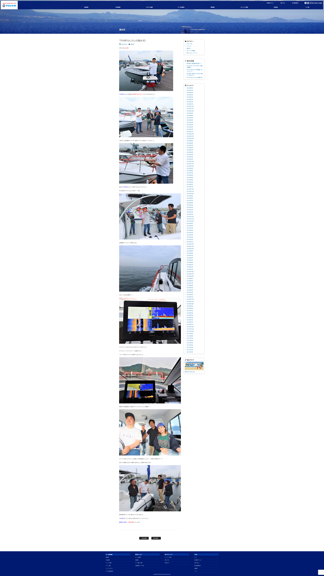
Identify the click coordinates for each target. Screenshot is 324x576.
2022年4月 (190, 207)
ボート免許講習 (181, 7)
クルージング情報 (244, 7)
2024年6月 (190, 147)
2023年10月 (190, 166)
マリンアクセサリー (109, 568)
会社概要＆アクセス (270, 3)
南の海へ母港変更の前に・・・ (194, 63)
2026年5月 (190, 95)
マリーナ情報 (108, 565)
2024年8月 (190, 143)
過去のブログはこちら (190, 371)
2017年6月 (190, 340)
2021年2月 (190, 239)
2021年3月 (190, 237)
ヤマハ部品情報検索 (109, 571)
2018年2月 (190, 322)
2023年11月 (190, 163)
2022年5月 (190, 205)
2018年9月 (190, 306)
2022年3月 (190, 209)
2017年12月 (190, 326)
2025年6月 (190, 120)
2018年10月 (190, 303)
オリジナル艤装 (149, 7)
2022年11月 (190, 191)
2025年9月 (190, 113)
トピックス (189, 43)
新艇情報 (86, 7)
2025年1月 (190, 131)
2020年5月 (190, 260)
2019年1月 (190, 297)
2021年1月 (190, 241)
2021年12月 (190, 216)
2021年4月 (190, 235)
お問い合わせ (282, 3)
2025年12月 (190, 106)
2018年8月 (190, 308)
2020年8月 (190, 253)
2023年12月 (190, 161)
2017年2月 (190, 349)
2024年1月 (190, 159)
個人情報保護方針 (295, 3)
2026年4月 (190, 97)
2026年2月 (190, 101)
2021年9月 (190, 223)
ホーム (195, 557)
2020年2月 (190, 267)
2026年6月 (190, 92)
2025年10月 (190, 111)
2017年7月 (190, 338)
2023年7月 (190, 173)
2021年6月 (190, 230)
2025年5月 (190, 122)
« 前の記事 (144, 538)
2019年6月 (190, 285)
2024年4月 (190, 152)
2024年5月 (190, 150)
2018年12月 (190, 299)
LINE (308, 3)
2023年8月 (190, 170)
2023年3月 (190, 182)
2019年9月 (190, 278)
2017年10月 (190, 331)
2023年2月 (190, 184)
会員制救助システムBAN (139, 565)
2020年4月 (190, 262)
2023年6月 (190, 175)
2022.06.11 (124, 44)
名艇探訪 (276, 7)
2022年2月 (190, 212)
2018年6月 (190, 313)
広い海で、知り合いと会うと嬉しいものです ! (194, 74)
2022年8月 (190, 198)
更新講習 (213, 7)
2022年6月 (190, 202)
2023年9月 (190, 168)
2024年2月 (190, 157)
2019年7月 (190, 283)
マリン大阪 (9, 5)
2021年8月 (190, 225)
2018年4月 (190, 317)
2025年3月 (190, 127)
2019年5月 (190, 287)
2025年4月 (190, 124)
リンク (195, 571)
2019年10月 (190, 276)
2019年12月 (190, 271)
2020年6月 (190, 258)
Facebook (305, 3)
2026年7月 (190, 90)
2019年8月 (190, 281)
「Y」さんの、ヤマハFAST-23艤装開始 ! (194, 66)
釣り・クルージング (192, 53)
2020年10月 (190, 248)
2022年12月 (190, 189)
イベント (189, 46)
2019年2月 (190, 294)
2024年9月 (190, 140)
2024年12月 (190, 134)
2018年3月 (190, 320)
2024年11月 (190, 136)
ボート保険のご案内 (139, 562)
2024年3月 (190, 154)
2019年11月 (190, 274)
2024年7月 (190, 145)
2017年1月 (190, 352)
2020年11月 (190, 246)
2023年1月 (190, 186)
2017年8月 (190, 336)
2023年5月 (190, 177)
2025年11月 (190, 108)
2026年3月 (190, 99)
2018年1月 (190, 324)
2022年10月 (190, 193)
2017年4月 (190, 345)
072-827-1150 (317, 3)
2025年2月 (190, 129)
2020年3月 (190, 264)
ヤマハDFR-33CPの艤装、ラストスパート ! (195, 70)
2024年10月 (190, 138)
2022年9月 (190, 196)
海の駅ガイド (167, 562)
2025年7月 (190, 117)
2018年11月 (190, 301)
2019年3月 (190, 292)
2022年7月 (190, 200)
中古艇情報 (117, 7)
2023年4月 (190, 180)
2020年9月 (190, 251)
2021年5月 (190, 232)
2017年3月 (190, 347)
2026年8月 (190, 88)
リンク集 (307, 7)
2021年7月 (190, 228)
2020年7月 (190, 255)
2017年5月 (190, 342)
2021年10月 (190, 221)
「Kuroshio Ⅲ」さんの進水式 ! (195, 77)
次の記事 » (156, 538)
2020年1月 (190, 269)
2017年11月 (190, 329)
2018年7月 (190, 310)
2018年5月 (190, 315)
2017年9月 (190, 333)
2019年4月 (190, 290)
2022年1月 (190, 214)
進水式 (132, 44)
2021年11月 (190, 219)
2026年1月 (190, 104)
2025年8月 (190, 115)
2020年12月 (190, 244)
